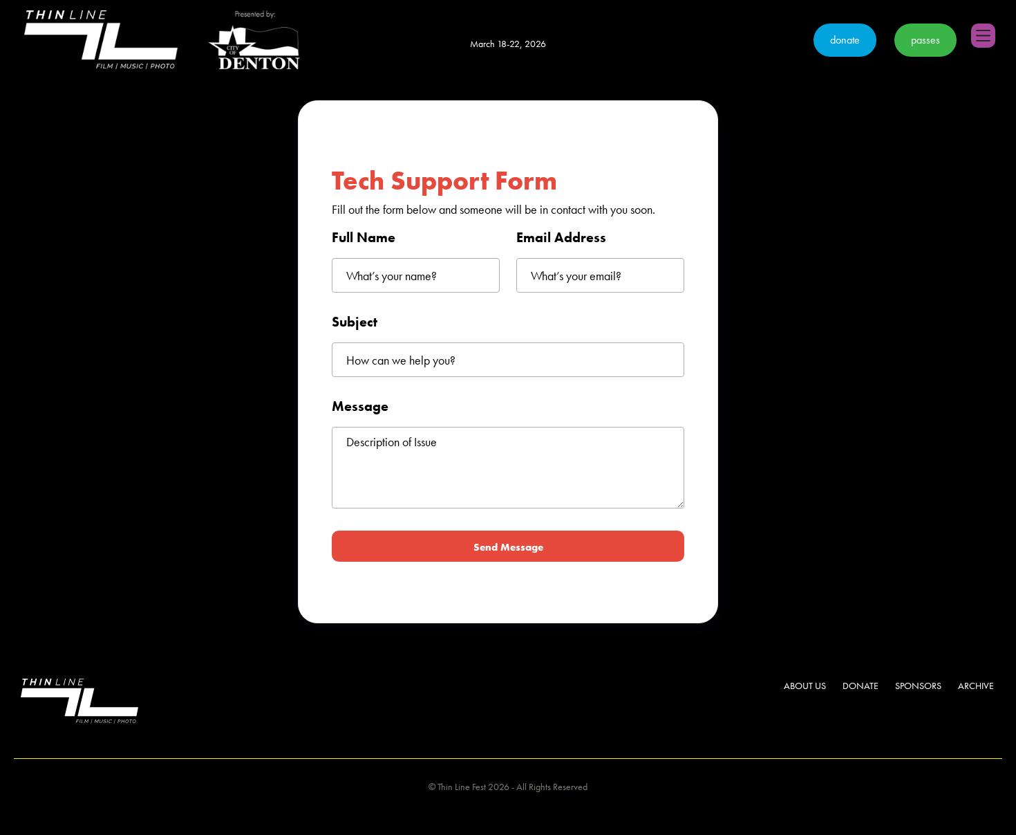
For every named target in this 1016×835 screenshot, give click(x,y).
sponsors (918, 685)
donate (845, 40)
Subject (354, 322)
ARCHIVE (976, 685)
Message (360, 406)
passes (925, 40)
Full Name (363, 237)
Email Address (561, 237)
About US (805, 685)
